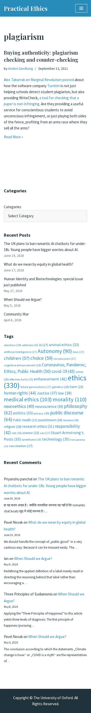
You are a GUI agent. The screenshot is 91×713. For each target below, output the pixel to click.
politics (23, 413)
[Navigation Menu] (81, 8)
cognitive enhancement (22, 365)
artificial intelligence (20, 352)
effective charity (21, 379)
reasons (71, 420)
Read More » (13, 136)
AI (43, 345)
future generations (35, 387)
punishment (50, 420)
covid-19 (63, 371)
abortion (12, 345)
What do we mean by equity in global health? (38, 264)
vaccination (21, 446)
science (30, 433)
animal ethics (64, 344)
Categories (12, 206)
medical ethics (28, 399)
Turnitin (53, 85)
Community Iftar (16, 314)
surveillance (31, 439)
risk (17, 433)
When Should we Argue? (23, 299)
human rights (20, 393)
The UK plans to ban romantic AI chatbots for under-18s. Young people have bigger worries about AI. (45, 486)
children (17, 358)
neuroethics (19, 406)
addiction (30, 345)
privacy (41, 413)
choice (41, 358)
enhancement (50, 379)
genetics (60, 387)
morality (70, 399)
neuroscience (49, 406)
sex (45, 433)
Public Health (25, 420)
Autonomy (55, 351)
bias (78, 352)
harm (76, 387)
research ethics (38, 426)
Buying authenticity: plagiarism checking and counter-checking (41, 56)
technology (56, 439)
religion (12, 426)
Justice (47, 393)
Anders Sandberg (20, 68)
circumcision (64, 359)
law (65, 393)
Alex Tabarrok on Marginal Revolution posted (39, 79)
